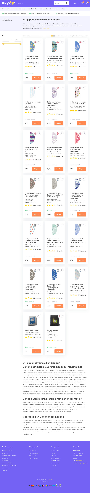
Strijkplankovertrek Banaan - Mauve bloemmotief (54, 103)
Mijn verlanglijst (33, 458)
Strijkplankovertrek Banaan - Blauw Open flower (77, 58)
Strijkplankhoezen (7, 20)
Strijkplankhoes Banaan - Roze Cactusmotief (78, 103)
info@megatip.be (83, 463)
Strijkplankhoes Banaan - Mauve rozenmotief (55, 148)
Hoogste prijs (84, 36)
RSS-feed (50, 479)
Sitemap (4, 470)
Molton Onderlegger (32, 330)
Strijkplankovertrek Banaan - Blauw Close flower (32, 58)
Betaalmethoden (7, 463)
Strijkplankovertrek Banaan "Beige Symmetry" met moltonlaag (31, 286)
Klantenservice (6, 468)
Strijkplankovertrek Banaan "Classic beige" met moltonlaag (55, 195)
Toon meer (46, 28)
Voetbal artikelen (32, 9)
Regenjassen (53, 9)
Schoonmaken (6, 9)
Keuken (15, 9)
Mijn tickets (32, 455)
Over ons (5, 453)
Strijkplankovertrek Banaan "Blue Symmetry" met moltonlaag (54, 286)
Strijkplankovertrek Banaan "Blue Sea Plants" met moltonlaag (78, 240)
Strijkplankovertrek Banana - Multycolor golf (31, 149)
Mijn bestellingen (34, 453)
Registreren (32, 450)
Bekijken (36, 77)
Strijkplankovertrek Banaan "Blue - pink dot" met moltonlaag (77, 286)
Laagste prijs (73, 36)
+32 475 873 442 (80, 460)
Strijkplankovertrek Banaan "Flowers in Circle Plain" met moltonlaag (76, 195)
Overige (62, 9)
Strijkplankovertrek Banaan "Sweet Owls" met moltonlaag (32, 240)
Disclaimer (5, 458)
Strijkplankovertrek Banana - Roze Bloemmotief (76, 149)
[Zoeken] (67, 3)
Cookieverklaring (7, 450)
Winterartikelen (43, 9)
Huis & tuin (22, 9)
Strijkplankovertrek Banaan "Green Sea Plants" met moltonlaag (55, 240)
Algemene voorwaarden (9, 455)
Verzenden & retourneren (9, 465)
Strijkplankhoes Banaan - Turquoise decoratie (55, 57)
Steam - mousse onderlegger (52, 331)
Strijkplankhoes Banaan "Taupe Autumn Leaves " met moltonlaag (33, 195)
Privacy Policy (6, 460)
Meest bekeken (62, 36)
